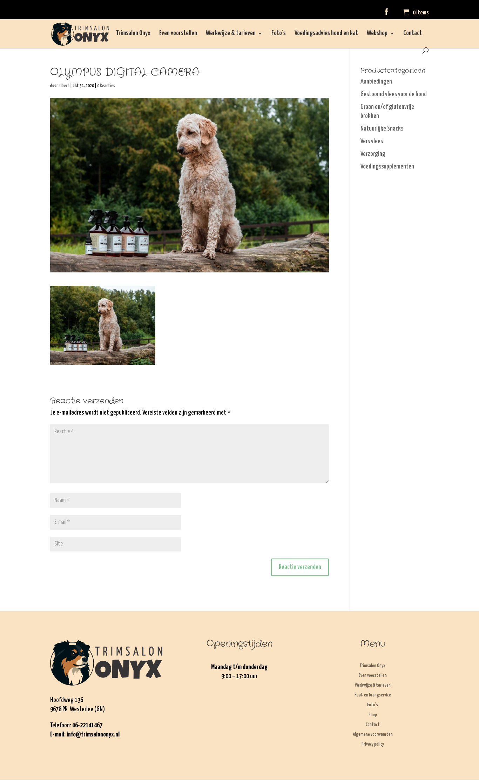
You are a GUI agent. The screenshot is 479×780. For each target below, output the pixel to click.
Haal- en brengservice (373, 695)
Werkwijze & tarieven (231, 34)
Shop (373, 715)
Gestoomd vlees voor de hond (393, 94)
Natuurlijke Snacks (381, 128)
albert (64, 86)
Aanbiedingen (376, 81)
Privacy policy (373, 744)
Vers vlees (371, 141)
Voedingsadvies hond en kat (326, 34)
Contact (412, 34)
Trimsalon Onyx (133, 34)
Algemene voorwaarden (373, 734)
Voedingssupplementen (387, 166)
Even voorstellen (178, 34)
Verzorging (372, 154)
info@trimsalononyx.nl (93, 734)
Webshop (377, 34)
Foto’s (278, 34)
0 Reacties (106, 86)
